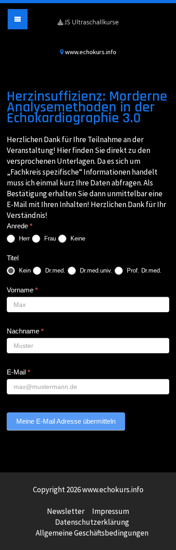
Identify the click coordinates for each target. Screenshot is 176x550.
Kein (24, 270)
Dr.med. (54, 270)
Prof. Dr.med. (143, 270)
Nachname (25, 331)
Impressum (110, 511)
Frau (49, 238)
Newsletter (65, 511)
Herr (23, 238)
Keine (77, 238)
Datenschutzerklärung (92, 522)
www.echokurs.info (88, 28)
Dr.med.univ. (95, 270)
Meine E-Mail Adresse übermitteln (66, 421)
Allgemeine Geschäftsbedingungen (92, 533)
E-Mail (18, 372)
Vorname (22, 290)
